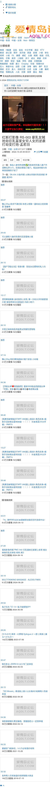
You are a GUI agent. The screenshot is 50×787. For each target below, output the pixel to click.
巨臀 (8, 58)
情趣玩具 (10, 71)
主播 (30, 55)
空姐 (32, 63)
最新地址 (12, 7)
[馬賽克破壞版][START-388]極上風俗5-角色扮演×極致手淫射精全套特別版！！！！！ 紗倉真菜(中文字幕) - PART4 (24, 454)
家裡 (35, 52)
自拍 (15, 49)
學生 (47, 52)
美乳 (2, 58)
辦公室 (9, 52)
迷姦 (30, 60)
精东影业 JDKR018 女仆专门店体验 (17, 664)
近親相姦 (38, 60)
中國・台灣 (16, 40)
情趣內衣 (40, 63)
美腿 (39, 58)
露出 (35, 71)
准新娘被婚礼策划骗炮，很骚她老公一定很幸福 (22, 721)
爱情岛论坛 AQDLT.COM (18, 80)
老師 (2, 55)
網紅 (24, 55)
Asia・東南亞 (29, 40)
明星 (2, 71)
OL (13, 55)
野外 (16, 52)
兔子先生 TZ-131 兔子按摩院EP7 (16, 606)
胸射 (41, 71)
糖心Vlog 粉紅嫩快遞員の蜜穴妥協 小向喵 (20, 359)
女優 (35, 69)
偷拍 (21, 49)
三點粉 (20, 58)
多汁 (27, 58)
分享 (38, 151)
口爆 (23, 66)
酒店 (36, 49)
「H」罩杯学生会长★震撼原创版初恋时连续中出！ (24, 519)
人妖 (17, 71)
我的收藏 (12, 12)
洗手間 (22, 52)
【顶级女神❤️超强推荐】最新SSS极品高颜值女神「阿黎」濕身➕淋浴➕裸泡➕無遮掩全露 (23, 387)
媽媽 (36, 55)
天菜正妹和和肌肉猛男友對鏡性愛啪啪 (18, 329)
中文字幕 (28, 49)
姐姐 (41, 55)
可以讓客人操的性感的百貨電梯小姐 (17, 236)
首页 (6, 85)
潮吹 (35, 66)
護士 (17, 63)
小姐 (8, 55)
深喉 (29, 66)
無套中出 (10, 66)
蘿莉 (47, 69)
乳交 (46, 66)
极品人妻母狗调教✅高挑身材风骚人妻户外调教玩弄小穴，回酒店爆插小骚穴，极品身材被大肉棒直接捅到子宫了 (24, 167)
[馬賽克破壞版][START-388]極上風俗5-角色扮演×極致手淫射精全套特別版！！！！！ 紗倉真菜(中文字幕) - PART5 (24, 422)
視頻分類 (12, 4)
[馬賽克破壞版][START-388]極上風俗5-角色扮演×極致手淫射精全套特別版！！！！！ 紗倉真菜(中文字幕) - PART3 (24, 487)
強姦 (18, 60)
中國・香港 (5, 40)
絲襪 (12, 63)
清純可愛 (21, 69)
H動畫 (8, 49)
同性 (24, 60)
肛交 (8, 69)
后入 (2, 66)
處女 (33, 58)
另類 (23, 71)
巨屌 (45, 58)
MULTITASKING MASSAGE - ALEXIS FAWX (21, 579)
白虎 (29, 69)
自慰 (17, 66)
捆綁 (7, 60)
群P (40, 66)
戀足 (13, 60)
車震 (29, 52)
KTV (42, 49)
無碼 (2, 49)
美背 (14, 58)
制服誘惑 (4, 63)
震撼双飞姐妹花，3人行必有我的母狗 (18, 748)
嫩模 (18, 55)
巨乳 (47, 55)
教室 (2, 52)
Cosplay (24, 63)
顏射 (2, 69)
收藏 (45, 151)
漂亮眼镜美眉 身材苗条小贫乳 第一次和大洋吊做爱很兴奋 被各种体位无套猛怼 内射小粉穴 (25, 300)
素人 (14, 69)
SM (1, 60)
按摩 (29, 71)
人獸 (41, 69)
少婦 (41, 52)
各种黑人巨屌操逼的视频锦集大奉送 (17, 775)
